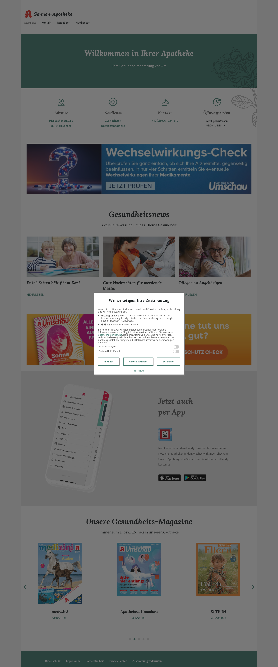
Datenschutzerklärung (110, 334)
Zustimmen (168, 361)
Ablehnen (108, 361)
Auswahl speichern (138, 361)
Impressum (139, 370)
